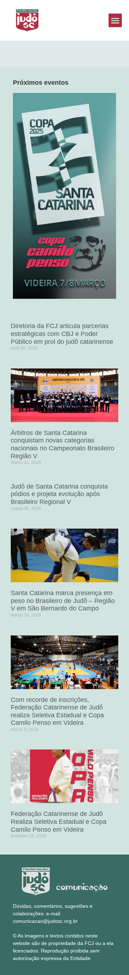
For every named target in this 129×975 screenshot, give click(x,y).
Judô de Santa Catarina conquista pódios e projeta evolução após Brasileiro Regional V (59, 494)
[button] (115, 20)
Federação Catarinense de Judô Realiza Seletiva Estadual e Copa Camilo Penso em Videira (58, 821)
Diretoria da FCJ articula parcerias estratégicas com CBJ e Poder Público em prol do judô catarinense (62, 333)
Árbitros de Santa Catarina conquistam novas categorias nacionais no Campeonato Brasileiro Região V (62, 444)
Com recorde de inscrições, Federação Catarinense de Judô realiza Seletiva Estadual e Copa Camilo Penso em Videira (57, 711)
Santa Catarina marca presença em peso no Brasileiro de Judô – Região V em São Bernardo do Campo (63, 600)
